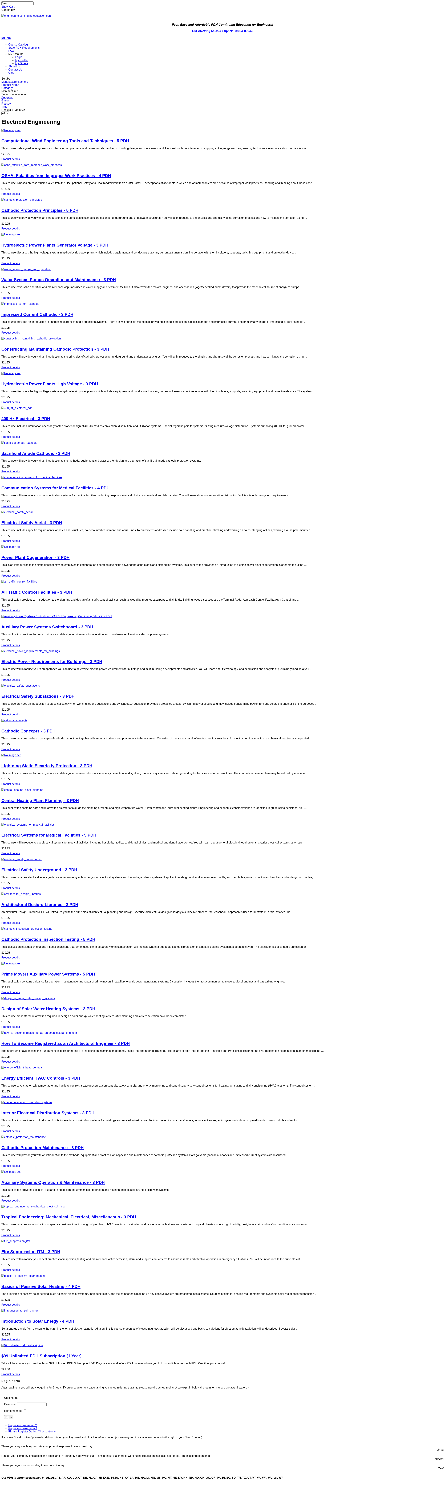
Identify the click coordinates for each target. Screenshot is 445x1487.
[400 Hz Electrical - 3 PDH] (222, 408)
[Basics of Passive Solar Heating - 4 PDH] (222, 1275)
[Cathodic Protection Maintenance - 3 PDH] (222, 1137)
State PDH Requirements (24, 47)
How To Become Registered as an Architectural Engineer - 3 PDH (65, 1043)
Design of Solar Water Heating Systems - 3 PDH (48, 1008)
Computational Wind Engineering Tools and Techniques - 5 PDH (65, 140)
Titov (4, 106)
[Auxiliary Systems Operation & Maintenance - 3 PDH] (222, 1171)
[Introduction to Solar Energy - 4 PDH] (222, 1310)
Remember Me (13, 1410)
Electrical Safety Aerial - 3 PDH (31, 522)
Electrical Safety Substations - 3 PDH (38, 696)
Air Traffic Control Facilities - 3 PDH (36, 592)
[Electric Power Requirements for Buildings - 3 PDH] (222, 651)
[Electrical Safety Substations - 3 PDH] (222, 685)
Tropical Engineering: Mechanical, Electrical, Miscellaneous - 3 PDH (68, 1217)
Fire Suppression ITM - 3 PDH (30, 1251)
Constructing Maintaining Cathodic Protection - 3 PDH (55, 349)
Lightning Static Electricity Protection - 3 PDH (46, 765)
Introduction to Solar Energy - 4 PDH (37, 1321)
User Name (11, 1397)
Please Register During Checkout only (32, 1431)
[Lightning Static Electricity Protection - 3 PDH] (222, 755)
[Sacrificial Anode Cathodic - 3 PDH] (222, 442)
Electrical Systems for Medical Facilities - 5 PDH (48, 835)
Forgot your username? (22, 1428)
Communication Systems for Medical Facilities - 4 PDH (55, 488)
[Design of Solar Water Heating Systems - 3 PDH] (222, 998)
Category (7, 88)
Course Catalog (18, 44)
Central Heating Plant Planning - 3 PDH (40, 800)
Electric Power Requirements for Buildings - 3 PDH (51, 661)
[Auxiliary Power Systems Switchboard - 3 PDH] (222, 616)
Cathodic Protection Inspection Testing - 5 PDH (48, 939)
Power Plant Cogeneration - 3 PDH (35, 557)
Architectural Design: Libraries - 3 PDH (39, 904)
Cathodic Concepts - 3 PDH (28, 731)
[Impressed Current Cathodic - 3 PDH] (222, 303)
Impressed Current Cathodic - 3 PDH (37, 314)
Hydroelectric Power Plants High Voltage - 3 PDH (49, 384)
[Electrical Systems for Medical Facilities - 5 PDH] (222, 824)
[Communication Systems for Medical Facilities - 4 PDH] (222, 477)
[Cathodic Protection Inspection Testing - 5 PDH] (222, 928)
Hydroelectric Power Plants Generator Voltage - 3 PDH (54, 245)
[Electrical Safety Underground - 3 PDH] (222, 859)
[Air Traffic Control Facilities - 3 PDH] (222, 581)
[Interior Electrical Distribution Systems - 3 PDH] (222, 1102)
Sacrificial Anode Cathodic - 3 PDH (35, 453)
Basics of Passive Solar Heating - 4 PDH (40, 1286)
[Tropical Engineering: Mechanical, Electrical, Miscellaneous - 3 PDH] (222, 1206)
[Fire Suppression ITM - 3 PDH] (222, 1241)
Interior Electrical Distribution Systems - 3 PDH (47, 1113)
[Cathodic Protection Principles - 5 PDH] (222, 199)
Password (10, 1404)
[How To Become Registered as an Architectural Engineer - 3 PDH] (222, 1032)
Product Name (10, 84)
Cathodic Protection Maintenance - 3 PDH (42, 1147)
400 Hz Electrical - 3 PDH (25, 418)
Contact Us (15, 69)
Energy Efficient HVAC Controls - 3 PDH (40, 1078)
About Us (14, 66)
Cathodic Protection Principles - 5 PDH (39, 210)
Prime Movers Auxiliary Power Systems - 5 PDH (48, 974)
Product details (10, 159)
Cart (11, 72)
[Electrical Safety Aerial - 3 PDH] (222, 512)
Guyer (5, 100)
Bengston (7, 97)
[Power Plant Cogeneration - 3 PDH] (222, 546)
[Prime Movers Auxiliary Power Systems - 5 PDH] (222, 963)
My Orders (21, 63)
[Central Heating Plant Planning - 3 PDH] (222, 790)
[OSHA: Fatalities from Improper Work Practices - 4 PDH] (222, 165)
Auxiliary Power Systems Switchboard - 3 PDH (47, 627)
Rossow (6, 103)
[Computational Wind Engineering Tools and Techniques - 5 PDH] (222, 130)
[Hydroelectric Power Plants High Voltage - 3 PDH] (222, 373)
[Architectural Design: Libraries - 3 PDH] (222, 894)
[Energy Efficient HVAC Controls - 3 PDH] (222, 1067)
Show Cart (7, 6)
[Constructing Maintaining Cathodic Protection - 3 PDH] (222, 338)
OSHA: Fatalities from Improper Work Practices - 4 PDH (56, 175)
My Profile (21, 60)
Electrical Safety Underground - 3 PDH (39, 869)
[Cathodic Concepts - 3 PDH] (222, 720)
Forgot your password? (22, 1425)
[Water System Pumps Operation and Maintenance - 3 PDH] (222, 269)
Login (18, 57)
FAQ (11, 50)
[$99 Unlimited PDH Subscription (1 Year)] (222, 1345)
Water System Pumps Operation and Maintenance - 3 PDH (58, 279)
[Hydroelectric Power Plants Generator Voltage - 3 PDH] (222, 234)
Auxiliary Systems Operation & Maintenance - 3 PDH (53, 1182)
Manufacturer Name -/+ (15, 81)
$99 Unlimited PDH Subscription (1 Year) (41, 1356)
